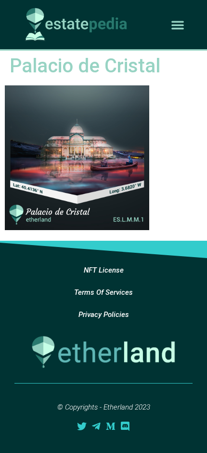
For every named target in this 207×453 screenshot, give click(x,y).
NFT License (104, 270)
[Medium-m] (111, 426)
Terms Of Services (103, 292)
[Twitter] (82, 426)
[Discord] (125, 426)
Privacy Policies (103, 314)
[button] (178, 24)
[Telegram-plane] (96, 426)
